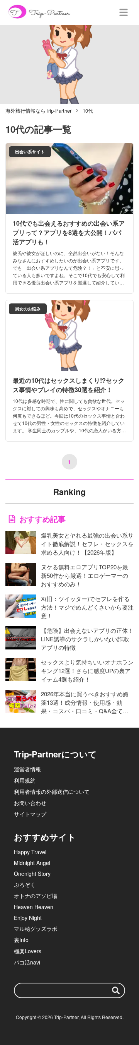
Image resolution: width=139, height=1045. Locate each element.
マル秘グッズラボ (35, 928)
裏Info (21, 940)
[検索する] (116, 990)
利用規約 (25, 780)
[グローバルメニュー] (123, 12)
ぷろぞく (25, 884)
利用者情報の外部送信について (52, 791)
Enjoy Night (28, 918)
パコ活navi (27, 962)
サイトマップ (30, 814)
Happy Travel (30, 852)
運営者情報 (27, 769)
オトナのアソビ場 (35, 895)
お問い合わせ (30, 803)
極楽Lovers (27, 951)
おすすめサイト (45, 837)
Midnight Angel (32, 863)
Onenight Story (32, 873)
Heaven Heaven (33, 907)
